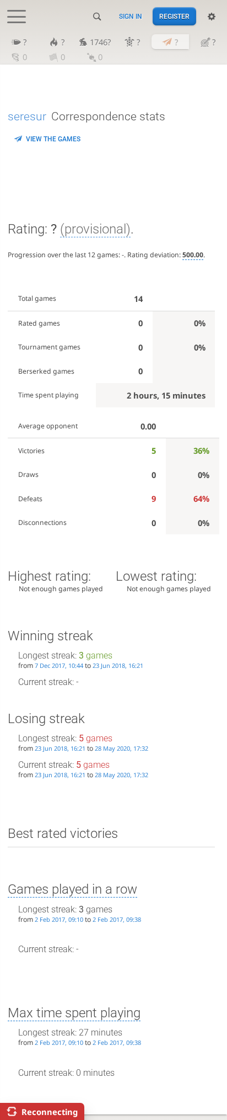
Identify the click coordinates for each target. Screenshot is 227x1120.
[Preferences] (211, 16)
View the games (53, 139)
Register (174, 16)
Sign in (130, 16)
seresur (27, 116)
